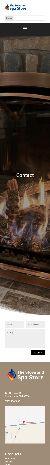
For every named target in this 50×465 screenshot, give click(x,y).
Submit (38, 352)
